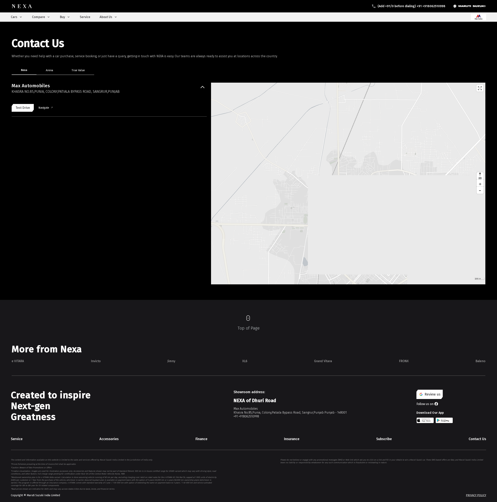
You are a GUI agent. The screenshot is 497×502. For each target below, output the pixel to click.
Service (85, 17)
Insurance (291, 439)
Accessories (109, 439)
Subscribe (384, 439)
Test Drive (23, 108)
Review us (433, 394)
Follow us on (425, 404)
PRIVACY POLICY (476, 495)
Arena (49, 70)
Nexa (24, 70)
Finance (201, 439)
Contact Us (477, 439)
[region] (348, 183)
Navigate (43, 107)
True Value (78, 70)
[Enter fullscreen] (479, 88)
